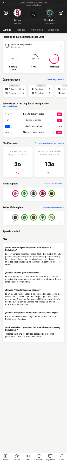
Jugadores (53, 29)
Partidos (20, 29)
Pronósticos (36, 29)
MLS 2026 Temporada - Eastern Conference (49, 153)
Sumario (7, 29)
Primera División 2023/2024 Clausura (17, 153)
